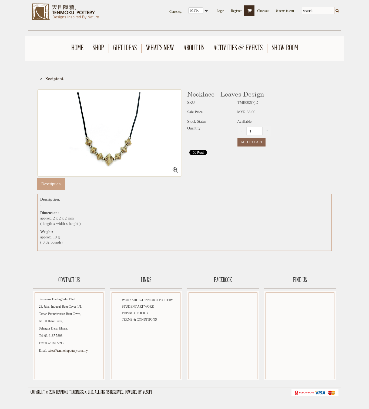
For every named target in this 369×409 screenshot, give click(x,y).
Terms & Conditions (139, 319)
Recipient (54, 78)
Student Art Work (138, 306)
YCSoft (147, 392)
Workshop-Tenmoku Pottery (147, 300)
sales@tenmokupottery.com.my (68, 351)
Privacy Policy (135, 313)
